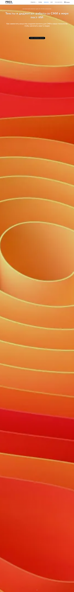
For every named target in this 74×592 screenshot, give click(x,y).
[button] (34, 2)
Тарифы (40, 2)
